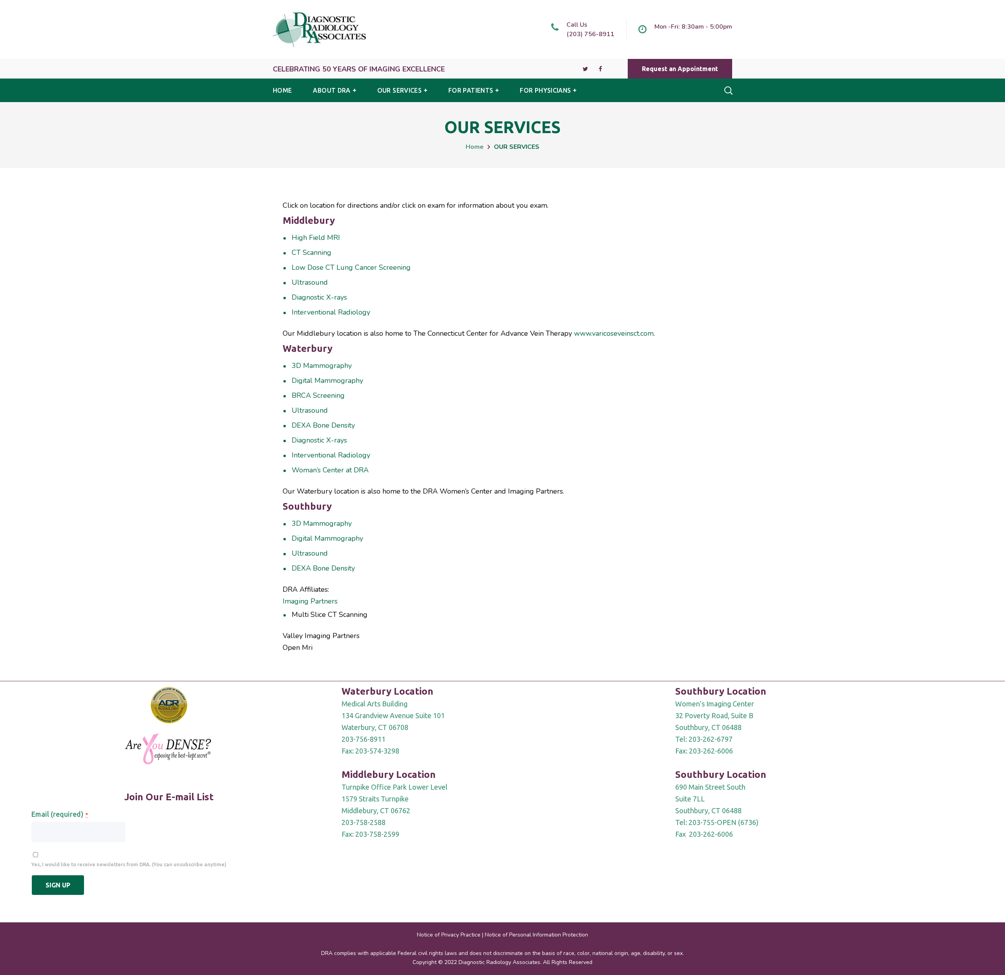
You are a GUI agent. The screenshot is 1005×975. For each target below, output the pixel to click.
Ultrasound (310, 282)
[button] (680, 69)
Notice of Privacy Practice (449, 934)
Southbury (307, 506)
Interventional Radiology (331, 312)
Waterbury (308, 348)
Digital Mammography (327, 380)
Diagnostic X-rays (319, 297)
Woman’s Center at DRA (330, 470)
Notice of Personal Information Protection (536, 934)
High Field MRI (316, 237)
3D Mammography (322, 365)
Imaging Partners (310, 601)
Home (475, 147)
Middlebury (309, 220)
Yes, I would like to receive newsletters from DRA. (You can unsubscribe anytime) (129, 864)
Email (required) (59, 814)
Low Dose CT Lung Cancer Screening (351, 267)
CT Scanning (311, 252)
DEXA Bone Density (323, 425)
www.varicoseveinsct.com (614, 333)
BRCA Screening (318, 395)
